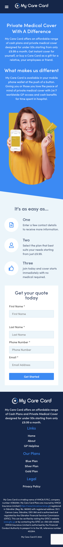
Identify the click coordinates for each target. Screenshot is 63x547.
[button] (7, 7)
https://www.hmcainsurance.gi (35, 505)
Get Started (31, 376)
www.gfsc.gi (9, 521)
